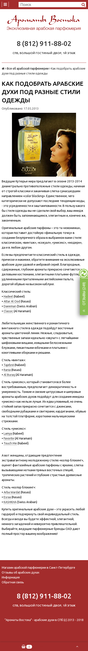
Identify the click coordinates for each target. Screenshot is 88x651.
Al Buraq (9, 374)
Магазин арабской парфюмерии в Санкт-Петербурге (38, 567)
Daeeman (10, 306)
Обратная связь (13, 582)
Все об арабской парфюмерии (28, 68)
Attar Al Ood (12, 301)
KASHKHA (10, 502)
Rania (7, 370)
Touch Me (10, 443)
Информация (11, 577)
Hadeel (8, 296)
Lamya (8, 433)
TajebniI (9, 365)
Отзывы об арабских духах (20, 572)
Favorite (9, 438)
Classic (8, 311)
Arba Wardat (12, 492)
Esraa (7, 497)
